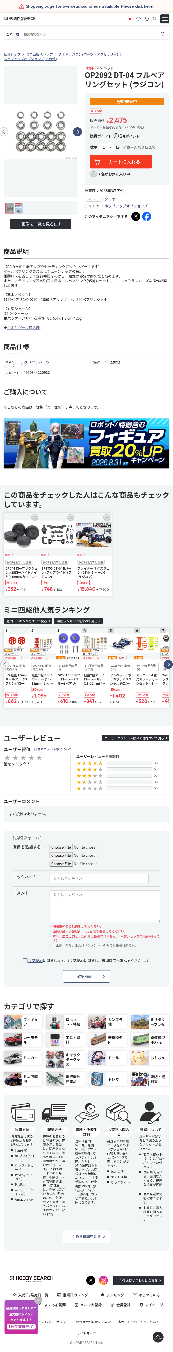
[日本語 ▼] (129, 18)
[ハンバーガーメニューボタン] (164, 18)
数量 (93, 147)
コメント (21, 893)
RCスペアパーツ (36, 362)
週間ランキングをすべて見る (27, 621)
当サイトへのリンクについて (138, 1322)
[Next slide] (77, 131)
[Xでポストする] (135, 216)
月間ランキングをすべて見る (77, 621)
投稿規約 (35, 960)
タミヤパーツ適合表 (23, 327)
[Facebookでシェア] (146, 216)
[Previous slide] (4, 664)
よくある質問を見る (84, 1236)
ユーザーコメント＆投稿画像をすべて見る (134, 738)
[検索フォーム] (155, 19)
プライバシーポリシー (53, 1322)
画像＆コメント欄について (53, 749)
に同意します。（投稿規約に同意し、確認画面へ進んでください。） (89, 960)
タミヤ (110, 199)
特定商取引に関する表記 (93, 1322)
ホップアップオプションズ (126, 206)
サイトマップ (86, 1333)
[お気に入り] (138, 18)
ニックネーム (25, 876)
